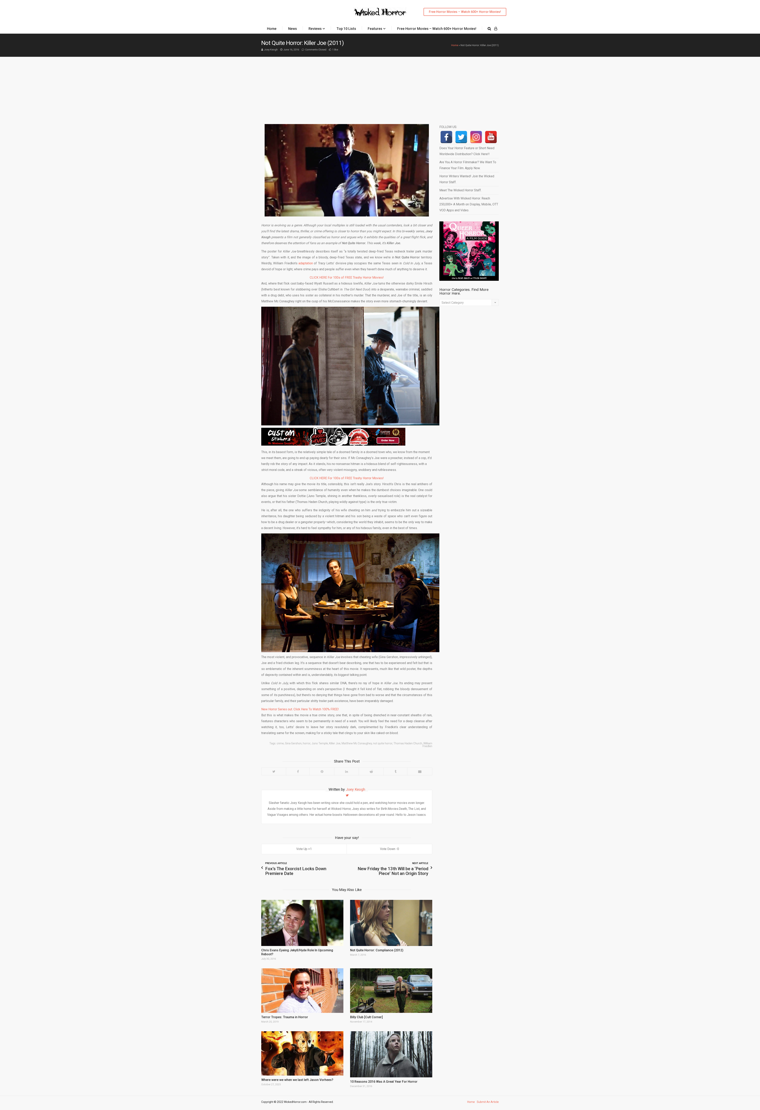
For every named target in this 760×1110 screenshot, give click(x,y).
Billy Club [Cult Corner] (366, 1017)
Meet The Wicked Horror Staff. (460, 190)
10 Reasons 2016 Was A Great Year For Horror (383, 1081)
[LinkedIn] (346, 771)
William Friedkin (427, 745)
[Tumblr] (395, 771)
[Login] (496, 29)
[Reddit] (371, 771)
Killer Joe (334, 743)
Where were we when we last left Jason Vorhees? (297, 1080)
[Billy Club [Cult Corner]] (391, 990)
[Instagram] (476, 137)
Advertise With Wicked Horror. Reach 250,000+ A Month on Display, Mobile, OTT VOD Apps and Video (468, 204)
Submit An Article (488, 1102)
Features (375, 29)
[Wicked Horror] (380, 11)
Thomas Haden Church (407, 743)
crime (280, 743)
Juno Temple (320, 743)
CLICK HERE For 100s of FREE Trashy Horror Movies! (347, 277)
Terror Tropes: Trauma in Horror (284, 1017)
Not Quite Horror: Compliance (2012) (376, 950)
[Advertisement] (380, 86)
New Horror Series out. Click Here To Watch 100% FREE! (300, 709)
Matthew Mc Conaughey (357, 743)
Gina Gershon (293, 743)
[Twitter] (273, 771)
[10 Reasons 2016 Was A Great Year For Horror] (391, 1054)
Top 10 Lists (346, 29)
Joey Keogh (271, 49)
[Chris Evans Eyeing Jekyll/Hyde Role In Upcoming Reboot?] (302, 923)
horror (306, 743)
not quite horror (382, 743)
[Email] (419, 771)
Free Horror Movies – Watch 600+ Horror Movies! (465, 12)
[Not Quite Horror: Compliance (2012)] (391, 923)
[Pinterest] (322, 771)
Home (271, 29)
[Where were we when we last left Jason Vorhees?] (302, 1053)
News (292, 29)
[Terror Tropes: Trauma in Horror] (302, 990)
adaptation (305, 263)
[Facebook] (298, 771)
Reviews (315, 29)
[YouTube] (491, 137)
